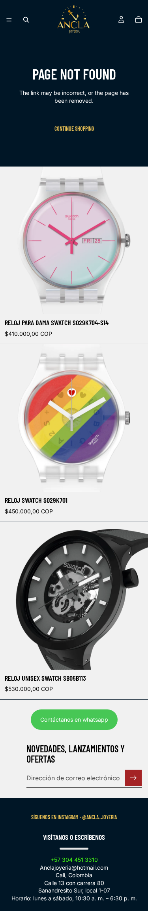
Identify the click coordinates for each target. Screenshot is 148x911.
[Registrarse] (133, 778)
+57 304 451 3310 (74, 859)
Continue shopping (74, 128)
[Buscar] (26, 19)
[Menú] (9, 20)
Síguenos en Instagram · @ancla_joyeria (74, 817)
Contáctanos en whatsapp (74, 719)
